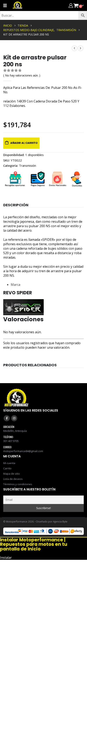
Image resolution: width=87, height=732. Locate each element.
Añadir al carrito (24, 143)
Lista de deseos (13, 479)
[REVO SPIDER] (23, 307)
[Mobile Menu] (6, 5)
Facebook (7, 418)
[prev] (74, 48)
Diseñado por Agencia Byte (51, 521)
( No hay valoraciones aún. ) (21, 75)
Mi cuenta (9, 463)
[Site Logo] (18, 5)
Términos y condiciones (17, 484)
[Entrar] (70, 5)
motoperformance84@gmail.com (23, 451)
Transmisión (27, 165)
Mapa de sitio (11, 473)
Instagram (14, 418)
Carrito (7, 468)
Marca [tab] (15, 284)
